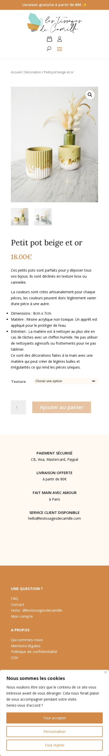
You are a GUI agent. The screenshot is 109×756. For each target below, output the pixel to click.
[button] (90, 94)
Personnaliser (54, 731)
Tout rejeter (54, 745)
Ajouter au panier (61, 407)
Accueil (16, 72)
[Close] (105, 672)
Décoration (32, 72)
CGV (14, 657)
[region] (54, 713)
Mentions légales (26, 645)
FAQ (14, 598)
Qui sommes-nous (27, 639)
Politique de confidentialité (34, 651)
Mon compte (22, 616)
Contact (17, 604)
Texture (18, 381)
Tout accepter (54, 717)
